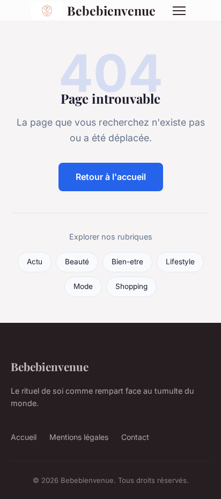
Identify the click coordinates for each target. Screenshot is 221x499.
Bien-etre (127, 261)
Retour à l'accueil (111, 176)
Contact (135, 437)
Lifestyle (180, 261)
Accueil (23, 437)
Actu (34, 261)
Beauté (77, 261)
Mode (83, 286)
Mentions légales (78, 437)
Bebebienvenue (111, 10)
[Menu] (179, 10)
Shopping (131, 286)
